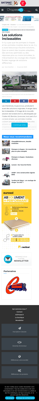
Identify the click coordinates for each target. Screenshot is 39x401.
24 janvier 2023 (22, 67)
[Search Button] (37, 10)
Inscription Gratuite (19, 332)
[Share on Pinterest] (15, 101)
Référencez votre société (19, 360)
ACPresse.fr (19, 315)
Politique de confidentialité (25, 398)
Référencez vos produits (19, 374)
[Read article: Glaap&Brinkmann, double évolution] (6, 143)
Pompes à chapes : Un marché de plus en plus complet (24, 150)
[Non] (37, 393)
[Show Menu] (2, 10)
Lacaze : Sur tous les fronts (21, 165)
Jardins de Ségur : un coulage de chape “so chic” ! (24, 181)
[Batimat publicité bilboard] (19, 3)
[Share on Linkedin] (6, 101)
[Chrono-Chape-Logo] (16, 285)
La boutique (19, 317)
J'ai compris (10, 398)
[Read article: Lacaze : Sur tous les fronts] (6, 167)
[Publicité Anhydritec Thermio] (19, 18)
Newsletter (20, 320)
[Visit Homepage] (19, 10)
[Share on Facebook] (24, 101)
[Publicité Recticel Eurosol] (17, 219)
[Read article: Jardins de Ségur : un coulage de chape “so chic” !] (6, 182)
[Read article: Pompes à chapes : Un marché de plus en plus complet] (6, 151)
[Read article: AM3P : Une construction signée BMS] (6, 175)
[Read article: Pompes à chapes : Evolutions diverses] (6, 159)
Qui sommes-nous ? (19, 309)
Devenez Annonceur (19, 346)
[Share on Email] (33, 101)
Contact (19, 312)
